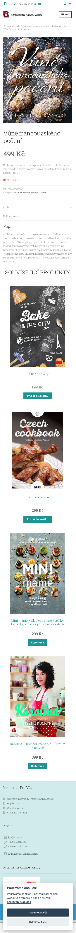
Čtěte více (37, 642)
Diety (66, 25)
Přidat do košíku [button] (37, 395)
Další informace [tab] (11, 216)
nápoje (34, 192)
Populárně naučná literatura (36, 25)
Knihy (18, 25)
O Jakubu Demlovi (17, 812)
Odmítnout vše (38, 922)
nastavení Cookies (19, 901)
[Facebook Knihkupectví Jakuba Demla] (5, 3)
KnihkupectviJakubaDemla (23, 853)
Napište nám (14, 803)
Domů (10, 25)
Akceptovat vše (38, 912)
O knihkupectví (15, 808)
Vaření (42, 192)
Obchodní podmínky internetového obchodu (30, 798)
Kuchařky (56, 25)
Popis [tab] (6, 207)
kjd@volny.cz (15, 837)
